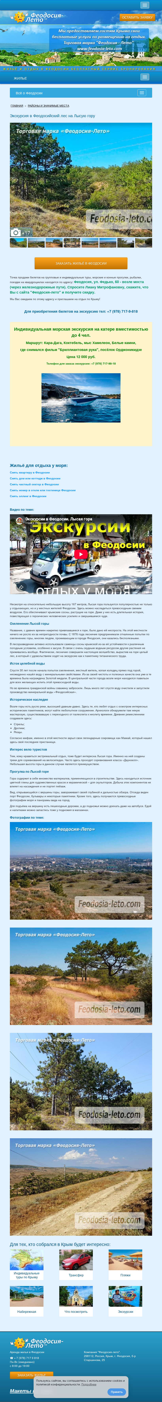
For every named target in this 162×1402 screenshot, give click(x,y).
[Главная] (36, 1343)
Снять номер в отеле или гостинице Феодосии (43, 490)
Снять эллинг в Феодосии (28, 496)
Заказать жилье (31, 1375)
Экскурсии (125, 1301)
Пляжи (125, 1265)
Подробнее (88, 1384)
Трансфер (76, 1265)
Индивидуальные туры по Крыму (26, 1265)
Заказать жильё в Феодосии (81, 263)
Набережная (26, 1301)
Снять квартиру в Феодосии (30, 472)
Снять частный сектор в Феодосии (34, 484)
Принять (117, 1392)
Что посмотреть (76, 1301)
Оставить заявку (137, 17)
